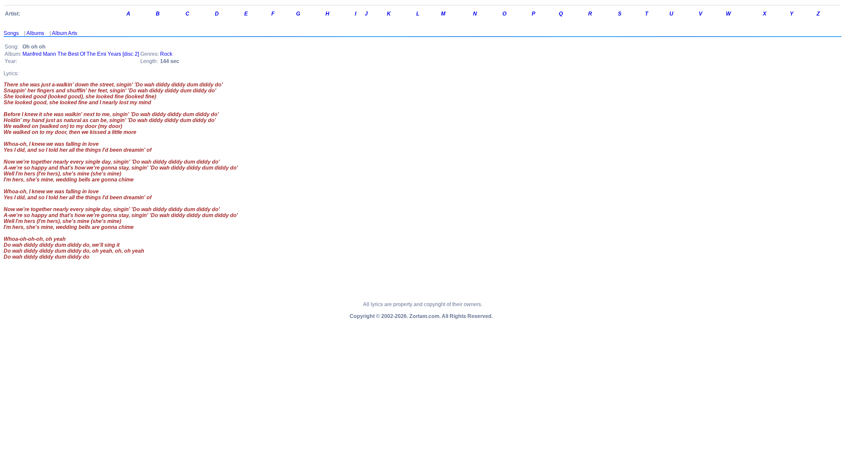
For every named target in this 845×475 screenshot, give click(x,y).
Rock (166, 54)
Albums (35, 33)
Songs (11, 33)
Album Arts (64, 33)
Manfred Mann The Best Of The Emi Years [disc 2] (80, 54)
